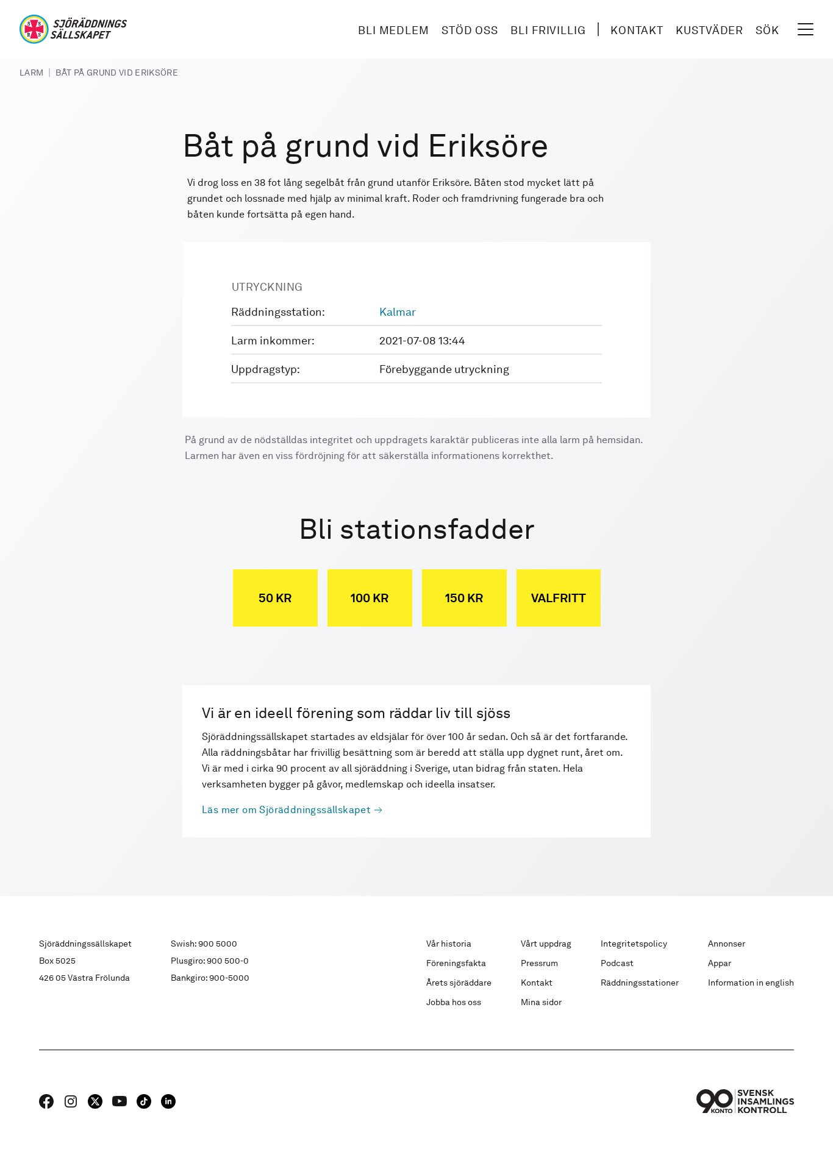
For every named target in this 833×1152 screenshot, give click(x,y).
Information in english (751, 982)
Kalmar (397, 311)
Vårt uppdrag (546, 943)
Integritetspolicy (634, 943)
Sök (767, 30)
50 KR (275, 598)
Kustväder (709, 30)
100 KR (369, 598)
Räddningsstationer (640, 982)
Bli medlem (393, 30)
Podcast (617, 963)
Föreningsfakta (456, 963)
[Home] (73, 29)
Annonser (726, 943)
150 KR (464, 598)
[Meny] (805, 29)
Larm (31, 72)
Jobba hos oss (453, 1002)
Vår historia (448, 943)
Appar (719, 963)
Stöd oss (470, 30)
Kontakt (636, 30)
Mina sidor (541, 1002)
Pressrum (539, 963)
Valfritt (558, 598)
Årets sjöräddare (459, 982)
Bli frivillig (548, 30)
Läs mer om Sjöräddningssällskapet (286, 810)
